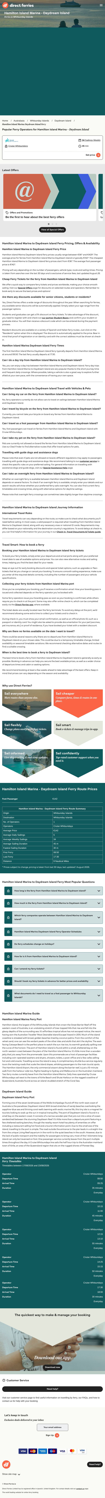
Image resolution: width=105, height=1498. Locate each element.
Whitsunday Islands (39, 121)
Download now (52, 1367)
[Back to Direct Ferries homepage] (18, 5)
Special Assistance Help (55, 468)
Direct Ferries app (24, 605)
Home (5, 121)
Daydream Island (63, 121)
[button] (53, 891)
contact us (80, 1489)
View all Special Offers (52, 230)
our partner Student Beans (55, 318)
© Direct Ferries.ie (9, 1484)
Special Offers (25, 288)
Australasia (19, 121)
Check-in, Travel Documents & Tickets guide (79, 532)
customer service (88, 461)
